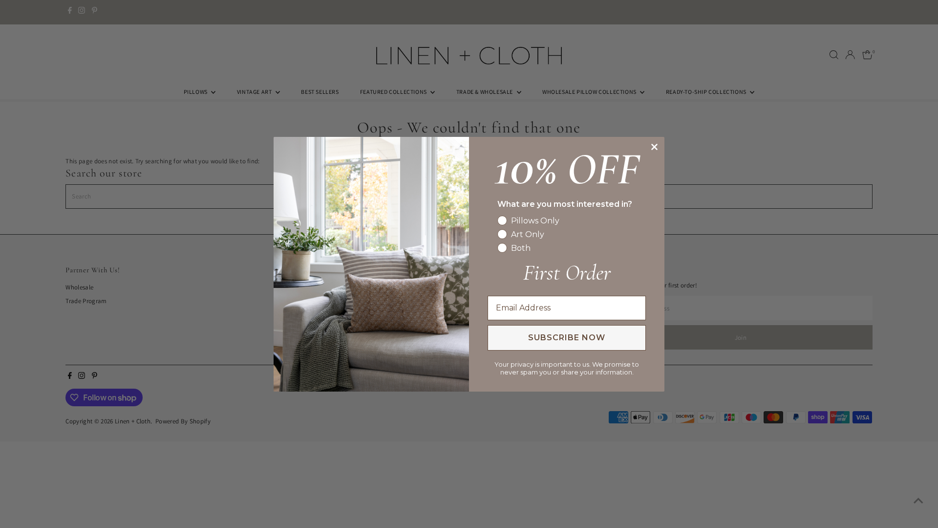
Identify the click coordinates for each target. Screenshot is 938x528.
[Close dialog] (654, 147)
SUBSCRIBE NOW (566, 337)
